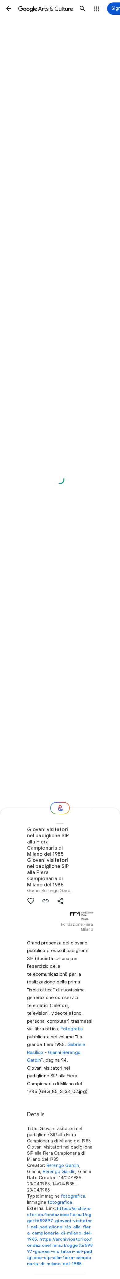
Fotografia (72, 1029)
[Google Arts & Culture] (45, 8)
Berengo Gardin (62, 1165)
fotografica (73, 1196)
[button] (8, 8)
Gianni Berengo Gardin (50, 890)
